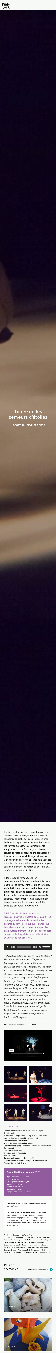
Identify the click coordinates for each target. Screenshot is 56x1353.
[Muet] (40, 946)
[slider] (47, 946)
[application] (28, 947)
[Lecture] (7, 946)
